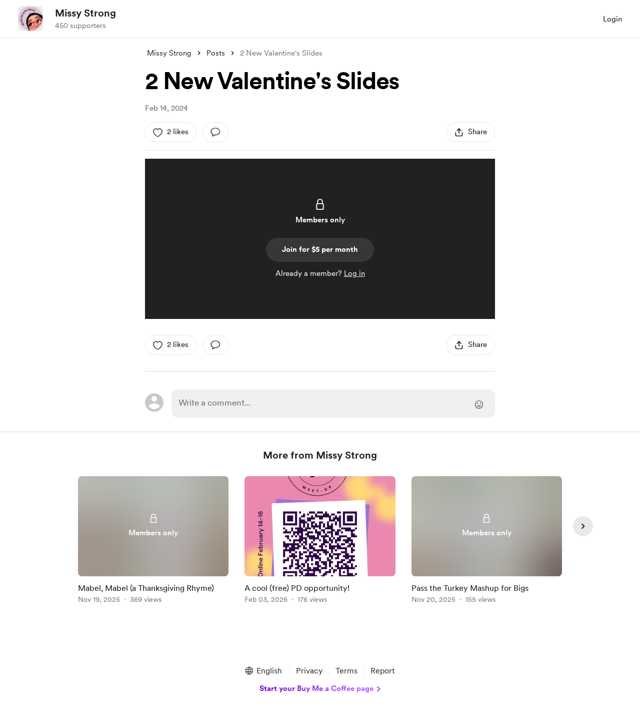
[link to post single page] (153, 541)
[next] (583, 526)
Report (382, 670)
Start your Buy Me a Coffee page (317, 688)
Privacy (309, 670)
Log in (354, 273)
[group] (153, 541)
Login (612, 19)
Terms (347, 670)
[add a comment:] (215, 132)
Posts (215, 53)
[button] (263, 671)
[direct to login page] (333, 404)
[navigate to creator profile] (30, 18)
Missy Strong (85, 13)
